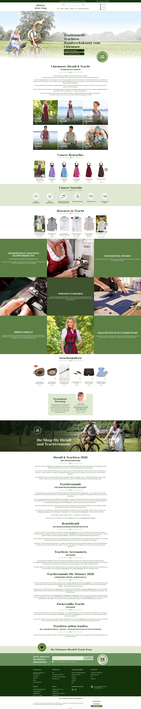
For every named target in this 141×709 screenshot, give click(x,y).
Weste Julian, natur (101, 233)
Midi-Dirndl (56, 502)
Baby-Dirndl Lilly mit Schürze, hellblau (101, 383)
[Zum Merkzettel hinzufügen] (43, 176)
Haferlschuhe (76, 595)
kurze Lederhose (72, 582)
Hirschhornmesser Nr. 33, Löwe (76, 383)
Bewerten (73, 680)
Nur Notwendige (96, 703)
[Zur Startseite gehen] (40, 6)
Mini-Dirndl (69, 502)
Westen (58, 511)
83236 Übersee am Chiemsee (58, 693)
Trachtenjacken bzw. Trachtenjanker (61, 595)
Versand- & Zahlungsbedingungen (78, 672)
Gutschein (74, 676)
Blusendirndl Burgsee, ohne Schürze (40, 234)
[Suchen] (83, 5)
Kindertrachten (84, 511)
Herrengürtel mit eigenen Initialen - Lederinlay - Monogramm (40, 383)
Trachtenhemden (68, 590)
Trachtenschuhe (39, 562)
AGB (92, 676)
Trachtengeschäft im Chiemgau (87, 518)
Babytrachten (83, 619)
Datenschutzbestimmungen (63, 661)
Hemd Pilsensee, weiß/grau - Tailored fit (64, 234)
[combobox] (72, 5)
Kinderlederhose (77, 614)
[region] (70, 172)
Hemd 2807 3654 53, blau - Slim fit (77, 234)
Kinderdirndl (61, 614)
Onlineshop (42, 499)
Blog (72, 682)
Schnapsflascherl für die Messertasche (64, 383)
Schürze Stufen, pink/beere (76, 179)
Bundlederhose (87, 582)
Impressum (93, 678)
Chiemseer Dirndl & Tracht (57, 689)
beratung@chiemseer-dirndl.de (81, 407)
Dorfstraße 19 (55, 691)
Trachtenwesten (59, 589)
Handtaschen (80, 568)
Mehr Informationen (59, 704)
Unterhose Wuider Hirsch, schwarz (89, 383)
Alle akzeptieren (96, 706)
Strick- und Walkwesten (87, 589)
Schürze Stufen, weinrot (89, 179)
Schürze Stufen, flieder (52, 179)
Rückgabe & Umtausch (76, 674)
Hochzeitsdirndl (72, 532)
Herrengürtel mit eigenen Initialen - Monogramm (52, 383)
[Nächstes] (106, 169)
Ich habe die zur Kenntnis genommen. (66, 661)
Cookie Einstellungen (96, 701)
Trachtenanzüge (89, 597)
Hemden (64, 511)
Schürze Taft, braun (101, 179)
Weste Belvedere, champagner (89, 234)
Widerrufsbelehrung (95, 674)
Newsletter (74, 678)
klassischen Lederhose (44, 511)
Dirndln (66, 499)
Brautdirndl (72, 534)
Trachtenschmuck (65, 568)
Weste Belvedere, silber (52, 234)
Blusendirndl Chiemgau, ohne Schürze (40, 179)
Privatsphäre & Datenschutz (96, 672)
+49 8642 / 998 (36, 693)
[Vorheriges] (35, 169)
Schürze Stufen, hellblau (64, 179)
